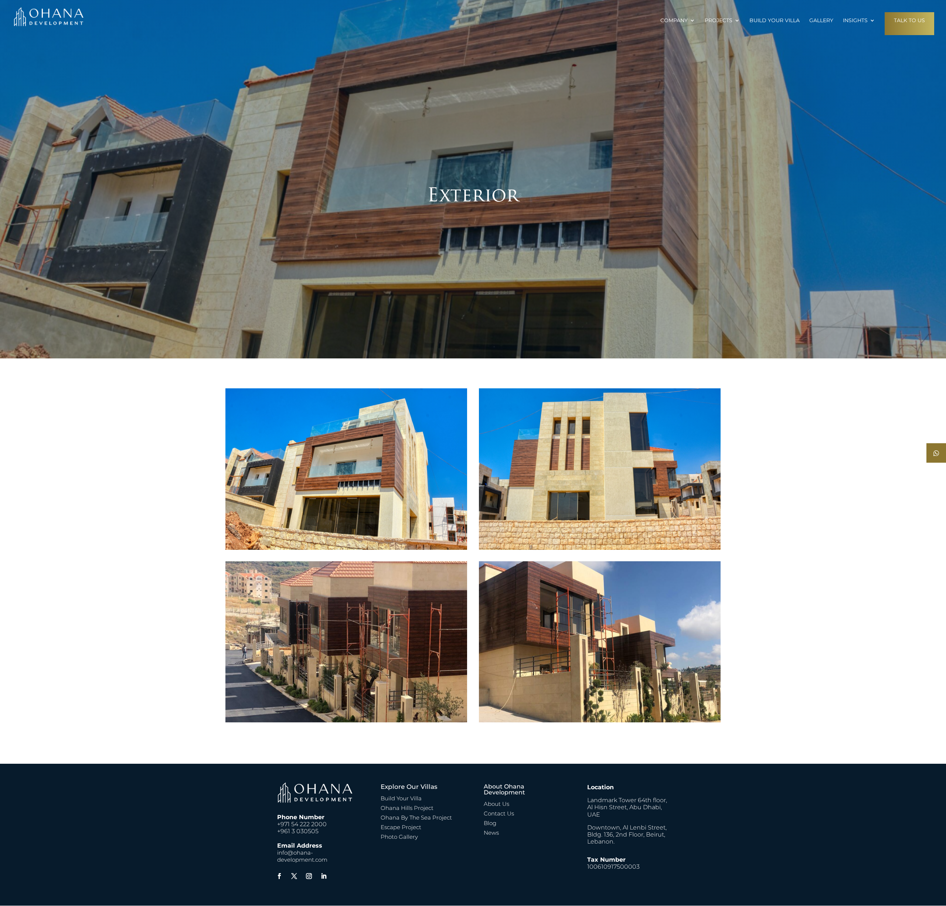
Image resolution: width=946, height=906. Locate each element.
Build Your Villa (774, 21)
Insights (855, 21)
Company (674, 21)
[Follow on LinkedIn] (324, 876)
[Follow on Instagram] (309, 876)
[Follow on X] (294, 876)
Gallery (821, 21)
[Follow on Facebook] (279, 876)
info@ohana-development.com (302, 856)
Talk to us (909, 20)
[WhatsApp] (936, 453)
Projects (718, 21)
